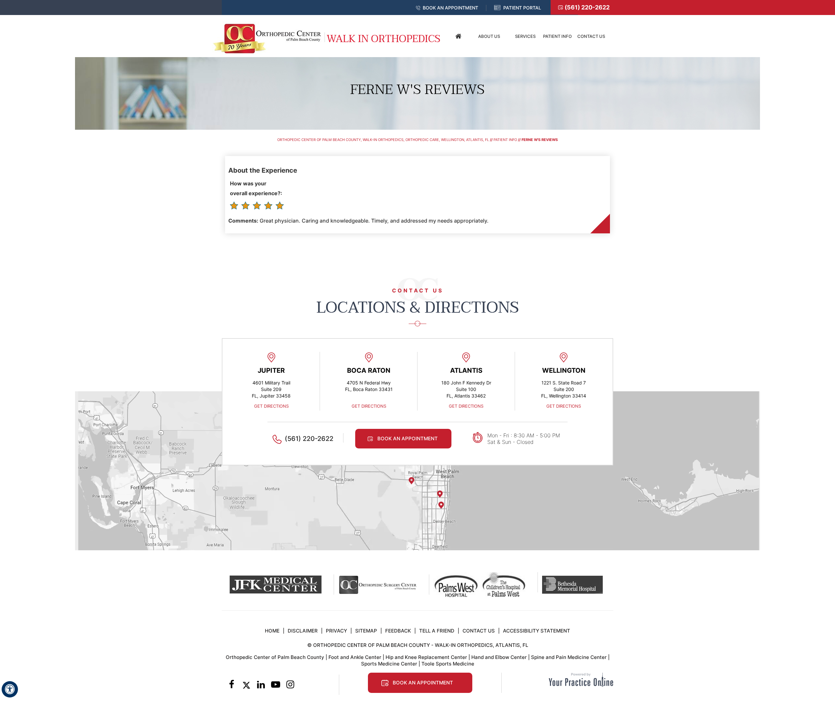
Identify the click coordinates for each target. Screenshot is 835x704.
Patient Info (557, 36)
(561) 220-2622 (587, 7)
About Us (489, 36)
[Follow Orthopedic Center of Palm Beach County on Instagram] (290, 685)
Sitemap (366, 631)
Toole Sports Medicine (447, 664)
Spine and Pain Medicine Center (569, 657)
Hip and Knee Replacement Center (426, 657)
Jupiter (271, 370)
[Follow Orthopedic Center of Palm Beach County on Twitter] (246, 685)
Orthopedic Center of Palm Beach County (275, 657)
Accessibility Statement (536, 631)
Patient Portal (522, 7)
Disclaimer (303, 631)
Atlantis (466, 370)
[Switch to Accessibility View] (10, 689)
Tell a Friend (436, 631)
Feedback (398, 631)
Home (458, 36)
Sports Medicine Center (389, 664)
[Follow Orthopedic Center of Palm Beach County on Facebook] (231, 685)
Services (525, 36)
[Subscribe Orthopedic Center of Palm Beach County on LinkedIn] (261, 685)
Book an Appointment (450, 7)
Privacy (336, 631)
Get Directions (271, 406)
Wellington (563, 370)
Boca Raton (368, 370)
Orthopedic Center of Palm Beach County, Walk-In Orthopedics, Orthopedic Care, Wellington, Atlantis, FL (383, 139)
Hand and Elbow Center (499, 657)
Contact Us (591, 36)
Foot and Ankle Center (354, 657)
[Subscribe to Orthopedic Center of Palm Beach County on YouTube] (275, 685)
